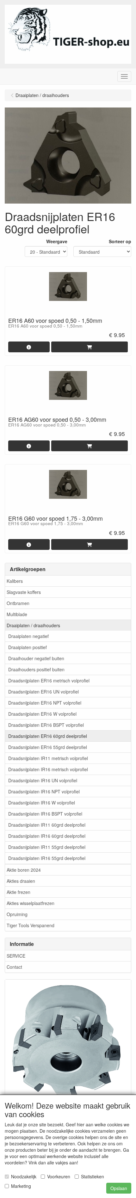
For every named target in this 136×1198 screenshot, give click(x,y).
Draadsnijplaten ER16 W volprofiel (42, 714)
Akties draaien (21, 881)
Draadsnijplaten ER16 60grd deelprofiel (47, 736)
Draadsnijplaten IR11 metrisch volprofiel (48, 758)
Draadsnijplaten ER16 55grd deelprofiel (47, 747)
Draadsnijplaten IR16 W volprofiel (41, 802)
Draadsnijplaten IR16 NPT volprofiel (44, 791)
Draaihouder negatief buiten (36, 658)
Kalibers (15, 581)
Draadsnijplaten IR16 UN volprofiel (42, 780)
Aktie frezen (18, 892)
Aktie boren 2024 (24, 870)
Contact (14, 967)
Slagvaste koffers (24, 592)
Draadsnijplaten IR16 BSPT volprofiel (45, 814)
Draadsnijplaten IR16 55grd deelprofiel (46, 858)
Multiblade (17, 614)
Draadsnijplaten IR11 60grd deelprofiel (46, 825)
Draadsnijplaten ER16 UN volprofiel (43, 691)
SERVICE (16, 956)
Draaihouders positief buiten (36, 669)
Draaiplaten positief (27, 647)
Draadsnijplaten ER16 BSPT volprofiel (46, 725)
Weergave (56, 241)
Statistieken (92, 1176)
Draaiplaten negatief (28, 636)
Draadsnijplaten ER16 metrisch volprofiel (49, 680)
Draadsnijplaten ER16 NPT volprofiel (44, 703)
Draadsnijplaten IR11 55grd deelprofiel (46, 847)
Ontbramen (18, 603)
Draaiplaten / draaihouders (33, 625)
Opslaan (118, 1188)
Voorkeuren (58, 1176)
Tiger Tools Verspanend (30, 925)
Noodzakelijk (23, 1176)
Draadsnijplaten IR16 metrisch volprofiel (48, 769)
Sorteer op (120, 241)
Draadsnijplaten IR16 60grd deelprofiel (46, 836)
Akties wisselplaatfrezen (30, 903)
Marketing (21, 1186)
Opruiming (17, 914)
